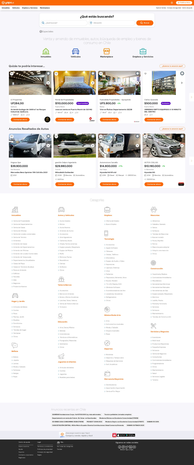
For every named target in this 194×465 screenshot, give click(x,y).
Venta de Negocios (159, 354)
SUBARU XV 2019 (153, 422)
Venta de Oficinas (19, 231)
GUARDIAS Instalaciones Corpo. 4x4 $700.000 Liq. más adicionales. (76, 414)
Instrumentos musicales (115, 324)
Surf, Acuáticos (111, 364)
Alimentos (156, 221)
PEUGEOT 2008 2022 (94, 422)
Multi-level (156, 340)
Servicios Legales (158, 377)
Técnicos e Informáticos (68, 337)
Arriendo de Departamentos (23, 247)
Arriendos (17, 241)
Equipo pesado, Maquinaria (70, 247)
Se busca (16, 327)
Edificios (16, 273)
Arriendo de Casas (20, 244)
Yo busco (63, 307)
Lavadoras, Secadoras (114, 294)
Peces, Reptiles (157, 241)
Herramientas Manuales (161, 287)
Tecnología (109, 239)
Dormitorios (17, 323)
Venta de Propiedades (21, 221)
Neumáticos (64, 260)
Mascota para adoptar (160, 247)
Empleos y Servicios (29, 8)
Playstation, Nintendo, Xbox (116, 277)
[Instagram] (123, 447)
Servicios (155, 307)
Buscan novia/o (158, 237)
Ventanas (16, 333)
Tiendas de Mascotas (160, 234)
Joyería (16, 360)
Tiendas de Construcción (161, 317)
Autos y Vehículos (66, 215)
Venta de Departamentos (22, 224)
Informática (110, 258)
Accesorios (64, 234)
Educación (62, 322)
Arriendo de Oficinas (20, 250)
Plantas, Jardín (18, 317)
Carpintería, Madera (159, 274)
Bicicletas (109, 354)
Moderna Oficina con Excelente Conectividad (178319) (118, 418)
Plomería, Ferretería (159, 304)
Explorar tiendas (161, 8)
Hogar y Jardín (18, 301)
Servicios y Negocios (160, 331)
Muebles (16, 320)
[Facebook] (119, 447)
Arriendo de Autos (66, 231)
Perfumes (16, 370)
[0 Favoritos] (12, 74)
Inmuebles (6, 8)
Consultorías (157, 357)
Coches (62, 371)
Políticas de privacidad (44, 449)
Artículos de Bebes (20, 307)
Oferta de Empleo (112, 221)
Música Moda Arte (112, 315)
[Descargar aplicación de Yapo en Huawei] (114, 435)
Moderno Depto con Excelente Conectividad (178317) (124, 422)
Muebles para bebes (67, 377)
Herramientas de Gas (160, 290)
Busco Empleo (111, 224)
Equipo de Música (66, 250)
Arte (107, 321)
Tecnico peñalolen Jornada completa (117, 414)
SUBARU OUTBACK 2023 (135, 425)
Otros (15, 336)
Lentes (15, 363)
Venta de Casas (19, 227)
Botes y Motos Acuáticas (69, 297)
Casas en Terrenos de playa (23, 267)
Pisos (15, 313)
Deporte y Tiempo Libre (115, 358)
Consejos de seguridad (174, 8)
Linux (108, 271)
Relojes (15, 373)
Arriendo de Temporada (22, 257)
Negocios (16, 283)
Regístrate (22, 458)
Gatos (154, 227)
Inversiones (156, 337)
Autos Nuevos (65, 227)
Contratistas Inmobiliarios (161, 277)
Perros (154, 244)
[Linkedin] (130, 447)
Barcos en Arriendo (67, 294)
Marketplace (45, 8)
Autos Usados (65, 221)
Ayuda (21, 449)
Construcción (157, 268)
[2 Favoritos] (101, 136)
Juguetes (63, 374)
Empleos (108, 215)
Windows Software (113, 287)
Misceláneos (156, 281)
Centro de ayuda (187, 8)
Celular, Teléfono (112, 254)
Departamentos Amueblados (24, 260)
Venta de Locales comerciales (24, 234)
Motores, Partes (66, 257)
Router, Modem (111, 281)
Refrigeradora (111, 297)
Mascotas (155, 215)
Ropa (15, 377)
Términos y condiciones (45, 446)
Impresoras (110, 264)
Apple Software (112, 248)
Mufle (62, 254)
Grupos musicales (112, 331)
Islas (14, 280)
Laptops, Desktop (112, 268)
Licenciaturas (65, 334)
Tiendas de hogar (19, 330)
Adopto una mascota (160, 250)
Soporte (21, 452)
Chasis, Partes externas (68, 244)
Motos (62, 224)
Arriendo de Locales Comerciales (25, 254)
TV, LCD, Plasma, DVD (114, 284)
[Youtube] (134, 447)
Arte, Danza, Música (67, 327)
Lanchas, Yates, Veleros (68, 300)
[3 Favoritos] (56, 74)
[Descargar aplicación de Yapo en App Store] (121, 435)
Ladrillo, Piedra (157, 300)
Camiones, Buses (66, 241)
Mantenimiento (157, 313)
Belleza (15, 351)
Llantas (62, 263)
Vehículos (16, 8)
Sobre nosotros (24, 446)
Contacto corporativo (26, 455)
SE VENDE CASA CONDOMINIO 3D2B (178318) (68, 422)
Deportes (108, 349)
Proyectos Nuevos (20, 286)
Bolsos (15, 357)
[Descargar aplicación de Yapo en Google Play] (130, 435)
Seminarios (64, 344)
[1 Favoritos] (145, 74)
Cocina (15, 310)
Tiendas (59, 449)
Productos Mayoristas (160, 344)
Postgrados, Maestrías (68, 340)
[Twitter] (127, 447)
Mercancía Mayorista (113, 379)
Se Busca (63, 267)
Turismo (155, 380)
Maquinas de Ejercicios (114, 361)
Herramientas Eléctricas (161, 284)
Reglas (39, 455)
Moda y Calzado (19, 367)
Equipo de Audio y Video (115, 261)
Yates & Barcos (65, 285)
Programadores (158, 363)
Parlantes (109, 274)
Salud (154, 373)
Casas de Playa (19, 263)
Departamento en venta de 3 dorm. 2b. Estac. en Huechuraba (74, 418)
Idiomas (62, 331)
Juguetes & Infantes (67, 362)
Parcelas (16, 277)
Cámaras (109, 251)
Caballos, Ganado (158, 224)
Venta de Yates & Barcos (69, 304)
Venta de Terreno (19, 237)
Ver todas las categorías (65, 446)
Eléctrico (155, 297)
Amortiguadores (66, 237)
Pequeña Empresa (159, 347)
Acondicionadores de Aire (115, 290)
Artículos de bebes (67, 368)
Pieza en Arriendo (19, 270)
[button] (48, 82)
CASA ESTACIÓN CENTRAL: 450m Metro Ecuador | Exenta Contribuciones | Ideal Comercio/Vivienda (88, 425)
